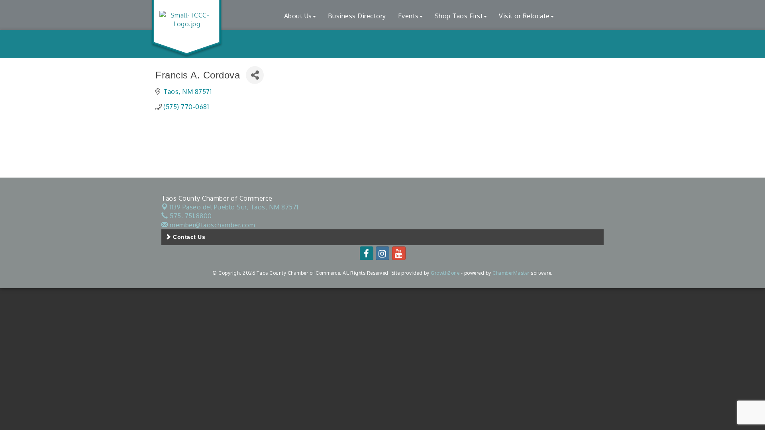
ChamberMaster (511, 273)
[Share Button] (255, 75)
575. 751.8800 (190, 216)
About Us (298, 16)
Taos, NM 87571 (234, 207)
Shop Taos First (459, 16)
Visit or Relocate (524, 16)
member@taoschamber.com (211, 225)
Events (408, 16)
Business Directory (357, 16)
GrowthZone (445, 273)
